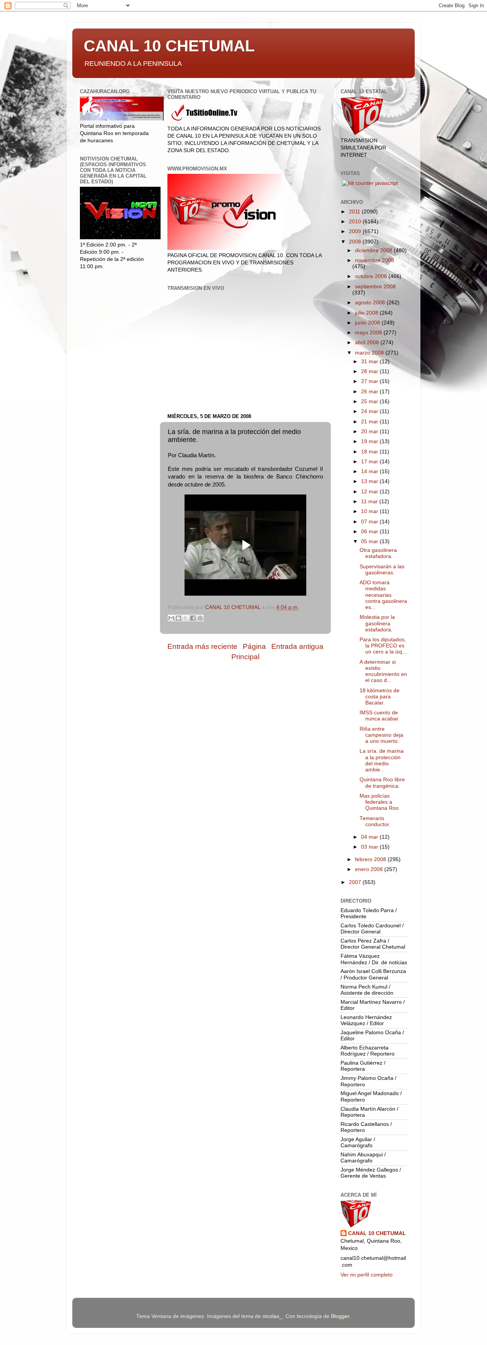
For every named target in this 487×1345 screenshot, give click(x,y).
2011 (355, 212)
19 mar (370, 441)
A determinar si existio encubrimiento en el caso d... (383, 671)
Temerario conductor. (375, 821)
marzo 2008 (370, 353)
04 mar (370, 837)
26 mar (370, 391)
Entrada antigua (297, 646)
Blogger (340, 1316)
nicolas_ (272, 1316)
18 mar (370, 452)
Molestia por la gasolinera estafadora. (377, 623)
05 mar (370, 541)
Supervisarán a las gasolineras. (382, 570)
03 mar (370, 847)
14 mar (370, 471)
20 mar (370, 431)
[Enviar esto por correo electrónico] (171, 618)
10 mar (370, 511)
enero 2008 (369, 869)
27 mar (370, 381)
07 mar (370, 522)
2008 (356, 242)
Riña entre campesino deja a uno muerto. (381, 735)
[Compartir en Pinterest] (200, 618)
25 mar (370, 401)
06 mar (370, 531)
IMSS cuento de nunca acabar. (379, 716)
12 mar (370, 491)
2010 (356, 221)
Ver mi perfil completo (367, 1275)
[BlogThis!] (178, 618)
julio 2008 (367, 313)
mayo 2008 (369, 332)
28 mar (370, 371)
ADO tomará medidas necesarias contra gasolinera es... (383, 595)
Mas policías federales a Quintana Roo (379, 802)
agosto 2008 (371, 302)
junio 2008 (368, 323)
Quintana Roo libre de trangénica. (382, 783)
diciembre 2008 (374, 250)
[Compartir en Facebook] (193, 618)
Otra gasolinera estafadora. (378, 553)
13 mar (370, 481)
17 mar (370, 461)
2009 (356, 231)
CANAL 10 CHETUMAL (169, 46)
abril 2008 (367, 342)
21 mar (370, 421)
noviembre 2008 (374, 260)
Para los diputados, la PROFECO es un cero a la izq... (383, 646)
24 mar (370, 411)
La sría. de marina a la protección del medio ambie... (382, 760)
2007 (356, 882)
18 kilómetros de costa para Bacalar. (379, 697)
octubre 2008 (371, 276)
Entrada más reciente (202, 646)
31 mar (370, 361)
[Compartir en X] (185, 618)
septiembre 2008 (375, 286)
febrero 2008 (371, 859)
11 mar (370, 501)
